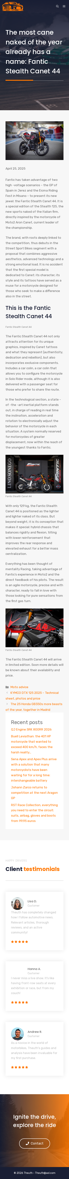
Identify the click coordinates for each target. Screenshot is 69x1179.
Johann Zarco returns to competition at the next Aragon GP (34, 792)
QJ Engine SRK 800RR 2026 (31, 729)
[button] (57, 6)
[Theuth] (13, 6)
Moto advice (19, 687)
